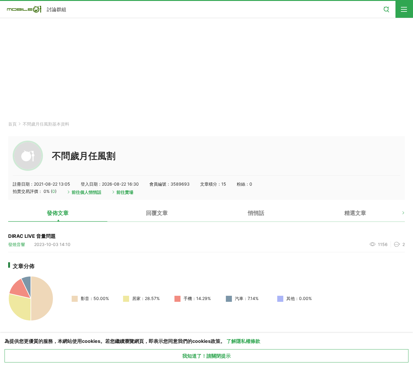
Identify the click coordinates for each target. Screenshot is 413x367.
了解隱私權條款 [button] (243, 341)
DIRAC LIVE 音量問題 (32, 236)
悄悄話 (256, 213)
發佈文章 (58, 213)
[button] (398, 215)
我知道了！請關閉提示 (206, 356)
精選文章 (355, 213)
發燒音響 (16, 244)
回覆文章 (157, 213)
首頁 (12, 123)
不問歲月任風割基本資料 (46, 123)
